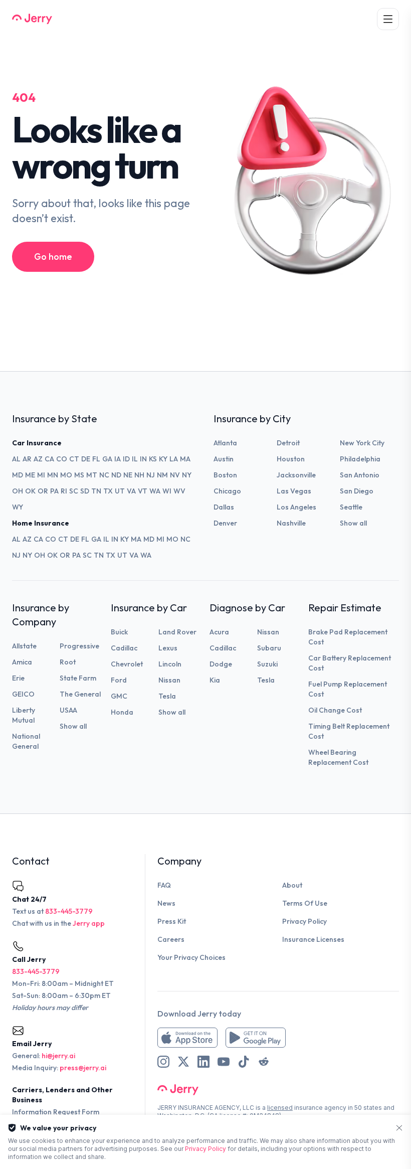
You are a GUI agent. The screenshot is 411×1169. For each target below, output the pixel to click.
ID (126, 458)
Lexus (167, 647)
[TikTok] (244, 1062)
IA (117, 458)
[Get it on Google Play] (256, 1038)
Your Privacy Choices (191, 957)
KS (153, 458)
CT (74, 458)
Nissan (169, 680)
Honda (122, 712)
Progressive (79, 645)
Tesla (167, 696)
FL (96, 458)
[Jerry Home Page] (32, 19)
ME (30, 474)
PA (54, 490)
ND (116, 474)
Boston (225, 474)
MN (52, 474)
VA (131, 490)
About (292, 885)
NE (127, 474)
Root (68, 661)
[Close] (399, 1128)
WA (154, 490)
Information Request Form (55, 1111)
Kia (215, 680)
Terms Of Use (304, 903)
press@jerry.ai (83, 1067)
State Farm (78, 678)
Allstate (24, 645)
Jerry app (89, 923)
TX (108, 490)
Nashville (291, 523)
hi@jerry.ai (58, 1055)
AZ (38, 458)
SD (84, 490)
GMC (119, 696)
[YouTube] (224, 1062)
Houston (291, 458)
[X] (183, 1062)
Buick (119, 631)
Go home (53, 256)
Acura (219, 631)
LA (173, 458)
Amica (22, 661)
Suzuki (267, 664)
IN (143, 458)
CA (49, 458)
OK (30, 490)
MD (17, 474)
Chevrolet (127, 664)
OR (43, 490)
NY (186, 474)
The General (80, 694)
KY (163, 458)
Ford (119, 680)
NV (175, 474)
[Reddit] (264, 1062)
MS (79, 474)
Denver (225, 523)
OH (17, 490)
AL (16, 458)
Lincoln (169, 664)
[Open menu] (388, 19)
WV (179, 490)
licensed (280, 1107)
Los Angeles (296, 507)
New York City (362, 442)
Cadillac (124, 647)
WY (17, 507)
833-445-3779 (69, 911)
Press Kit (171, 921)
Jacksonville (296, 474)
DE (85, 458)
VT (142, 490)
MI (41, 474)
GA (107, 458)
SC (73, 490)
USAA (68, 710)
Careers (170, 939)
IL (135, 458)
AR (27, 458)
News (166, 903)
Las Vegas (294, 490)
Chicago (227, 490)
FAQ (164, 885)
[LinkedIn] (203, 1062)
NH (139, 474)
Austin (224, 458)
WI (166, 490)
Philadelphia (360, 458)
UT (120, 490)
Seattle (351, 507)
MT (91, 474)
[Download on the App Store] (187, 1038)
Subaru (269, 647)
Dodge (221, 664)
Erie (18, 678)
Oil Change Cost (335, 710)
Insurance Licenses (313, 939)
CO (61, 458)
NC (104, 474)
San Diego (356, 490)
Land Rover (177, 631)
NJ (150, 474)
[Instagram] (163, 1062)
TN (96, 490)
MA (185, 458)
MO (66, 474)
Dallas (224, 507)
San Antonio (359, 474)
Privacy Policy (304, 921)
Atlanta (225, 442)
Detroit (288, 442)
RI (64, 490)
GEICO (23, 694)
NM (162, 474)
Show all (353, 523)
